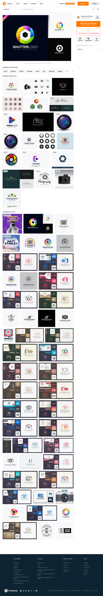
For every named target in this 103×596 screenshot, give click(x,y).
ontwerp (29, 71)
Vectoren (9, 3)
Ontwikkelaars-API (18, 574)
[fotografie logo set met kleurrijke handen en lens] (12, 199)
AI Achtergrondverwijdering (21, 581)
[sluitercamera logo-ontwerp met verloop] (38, 224)
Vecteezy (15, 565)
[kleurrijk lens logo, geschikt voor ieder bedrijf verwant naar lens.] (56, 243)
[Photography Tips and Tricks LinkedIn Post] (12, 224)
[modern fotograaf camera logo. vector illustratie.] (56, 371)
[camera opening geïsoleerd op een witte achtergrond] (47, 141)
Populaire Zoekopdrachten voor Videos (46, 578)
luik (44, 71)
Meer (41, 3)
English (86, 563)
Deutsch (86, 570)
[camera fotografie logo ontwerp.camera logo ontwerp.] (59, 445)
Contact (66, 565)
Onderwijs (16, 572)
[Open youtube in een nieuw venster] (36, 590)
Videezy (15, 567)
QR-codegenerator (18, 583)
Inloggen (94, 3)
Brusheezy (16, 563)
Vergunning (41, 563)
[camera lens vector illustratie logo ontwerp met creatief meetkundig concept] (14, 513)
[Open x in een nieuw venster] (34, 590)
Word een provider (66, 570)
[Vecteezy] (4, 3)
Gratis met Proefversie (88, 24)
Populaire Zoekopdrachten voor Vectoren (46, 570)
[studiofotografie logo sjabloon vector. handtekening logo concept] (18, 179)
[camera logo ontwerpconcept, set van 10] (36, 87)
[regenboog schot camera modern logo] (10, 462)
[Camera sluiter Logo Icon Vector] (63, 159)
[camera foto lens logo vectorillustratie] (36, 104)
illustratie (51, 71)
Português (87, 567)
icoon (5, 71)
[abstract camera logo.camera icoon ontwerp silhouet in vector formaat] (20, 390)
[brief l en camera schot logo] (30, 462)
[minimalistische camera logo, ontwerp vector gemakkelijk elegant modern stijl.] (59, 335)
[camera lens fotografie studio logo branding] (65, 318)
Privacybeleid (85, 590)
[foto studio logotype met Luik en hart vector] (8, 335)
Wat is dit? (91, 45)
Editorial (33, 3)
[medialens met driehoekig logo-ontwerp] (12, 122)
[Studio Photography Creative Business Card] (7, 445)
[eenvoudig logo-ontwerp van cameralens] (38, 318)
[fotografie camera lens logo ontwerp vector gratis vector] (62, 104)
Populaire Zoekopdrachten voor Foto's (46, 574)
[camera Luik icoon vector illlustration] (66, 513)
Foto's (18, 3)
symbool (13, 71)
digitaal (60, 71)
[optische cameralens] (64, 122)
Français (86, 572)
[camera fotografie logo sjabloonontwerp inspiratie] (43, 497)
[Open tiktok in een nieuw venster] (31, 590)
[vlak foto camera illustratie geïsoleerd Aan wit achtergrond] (65, 497)
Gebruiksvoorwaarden (75, 590)
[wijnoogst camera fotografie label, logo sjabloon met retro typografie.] (11, 318)
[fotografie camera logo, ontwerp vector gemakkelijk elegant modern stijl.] (20, 409)
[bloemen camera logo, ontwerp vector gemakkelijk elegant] (58, 462)
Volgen (97, 18)
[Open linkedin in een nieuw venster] (26, 590)
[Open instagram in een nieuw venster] (23, 590)
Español (86, 565)
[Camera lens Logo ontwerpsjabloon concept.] (11, 87)
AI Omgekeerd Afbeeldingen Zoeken (21, 577)
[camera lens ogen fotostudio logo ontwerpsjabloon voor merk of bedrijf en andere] (65, 141)
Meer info (80, 49)
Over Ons (66, 567)
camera (21, 71)
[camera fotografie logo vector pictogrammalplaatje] (29, 335)
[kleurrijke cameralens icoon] (11, 159)
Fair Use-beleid (93, 590)
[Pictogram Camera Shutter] (13, 104)
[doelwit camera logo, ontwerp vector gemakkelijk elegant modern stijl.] (42, 513)
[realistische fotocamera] (64, 179)
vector (37, 71)
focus (67, 71)
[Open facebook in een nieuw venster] (20, 590)
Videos (25, 3)
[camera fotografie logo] (44, 179)
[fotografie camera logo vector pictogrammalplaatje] (56, 352)
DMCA (39, 565)
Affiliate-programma (43, 567)
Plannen (62, 3)
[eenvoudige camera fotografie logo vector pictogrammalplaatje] (27, 445)
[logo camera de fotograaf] (20, 352)
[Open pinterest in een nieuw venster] (28, 590)
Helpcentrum (67, 563)
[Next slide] (71, 71)
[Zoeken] (93, 9)
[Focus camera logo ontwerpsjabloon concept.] (29, 141)
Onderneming (17, 570)
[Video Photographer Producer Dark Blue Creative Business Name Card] (11, 243)
